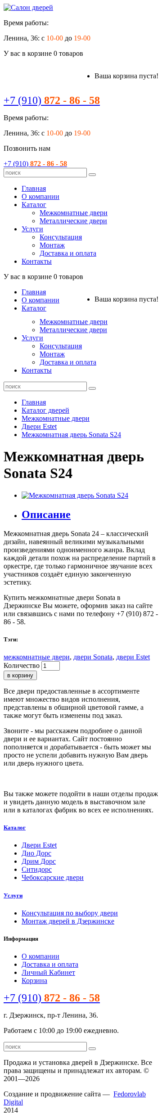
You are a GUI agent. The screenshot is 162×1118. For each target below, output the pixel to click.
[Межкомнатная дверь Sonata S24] (75, 495)
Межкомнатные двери (74, 212)
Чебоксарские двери (53, 877)
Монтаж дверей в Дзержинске (68, 921)
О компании (40, 196)
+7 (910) (52, 100)
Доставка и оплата (68, 253)
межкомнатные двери (37, 657)
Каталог (34, 204)
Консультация (61, 237)
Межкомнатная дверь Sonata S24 (71, 434)
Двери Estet (39, 426)
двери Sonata (92, 657)
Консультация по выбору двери (70, 913)
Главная (34, 188)
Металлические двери (73, 221)
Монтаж (52, 245)
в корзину (20, 675)
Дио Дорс (36, 853)
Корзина (34, 980)
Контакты (37, 261)
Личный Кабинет (48, 972)
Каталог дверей (45, 410)
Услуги (32, 229)
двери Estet (133, 657)
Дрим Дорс (39, 861)
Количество (22, 665)
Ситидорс (37, 869)
